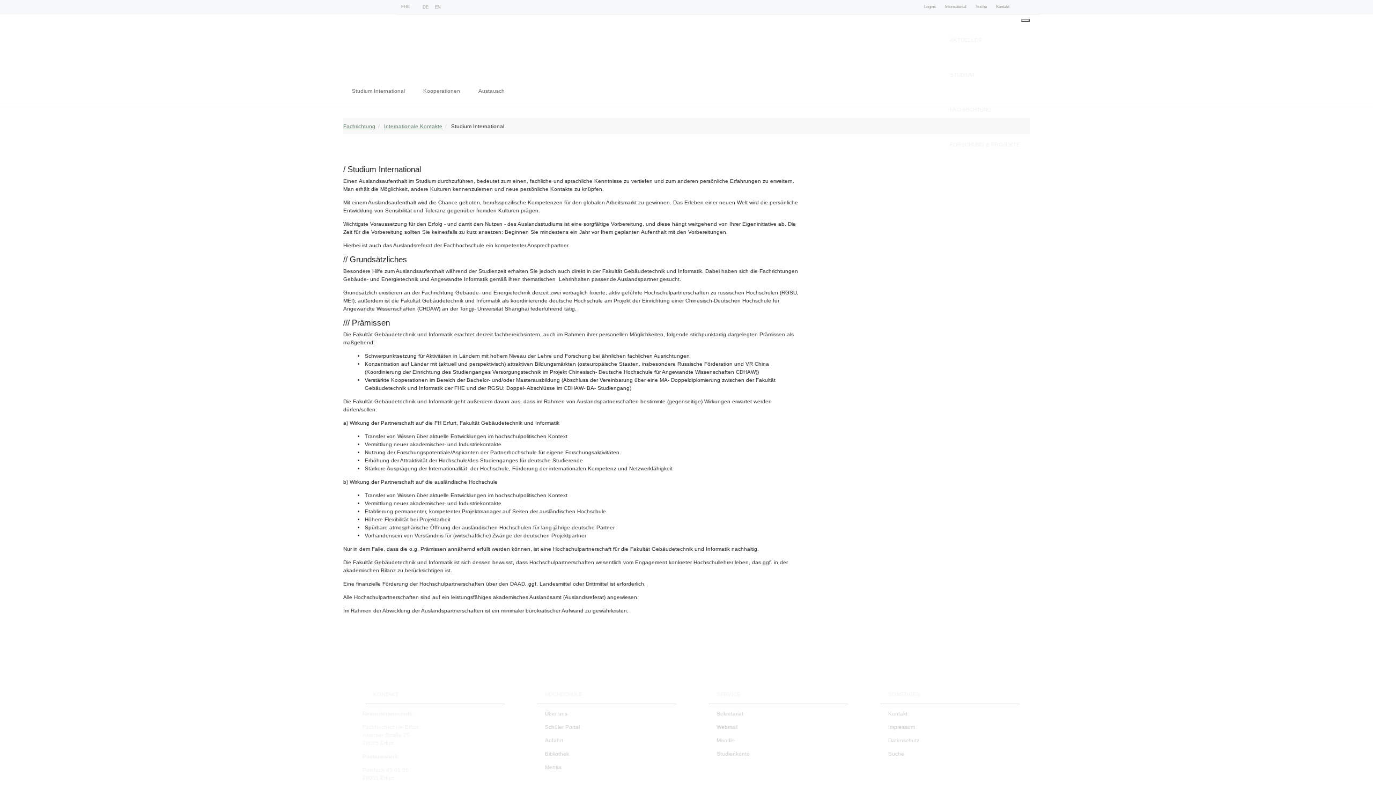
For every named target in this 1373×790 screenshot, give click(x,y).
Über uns (556, 714)
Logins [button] (930, 6)
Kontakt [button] (1002, 6)
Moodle (726, 740)
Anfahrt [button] (554, 740)
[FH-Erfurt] (400, 47)
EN (438, 7)
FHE (405, 6)
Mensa (553, 767)
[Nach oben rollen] (1354, 771)
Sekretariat (730, 714)
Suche (896, 754)
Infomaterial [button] (955, 6)
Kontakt (897, 714)
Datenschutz (903, 740)
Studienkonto (733, 754)
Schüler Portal (562, 727)
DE (426, 7)
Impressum (901, 727)
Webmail (727, 727)
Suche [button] (981, 6)
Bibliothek (557, 754)
